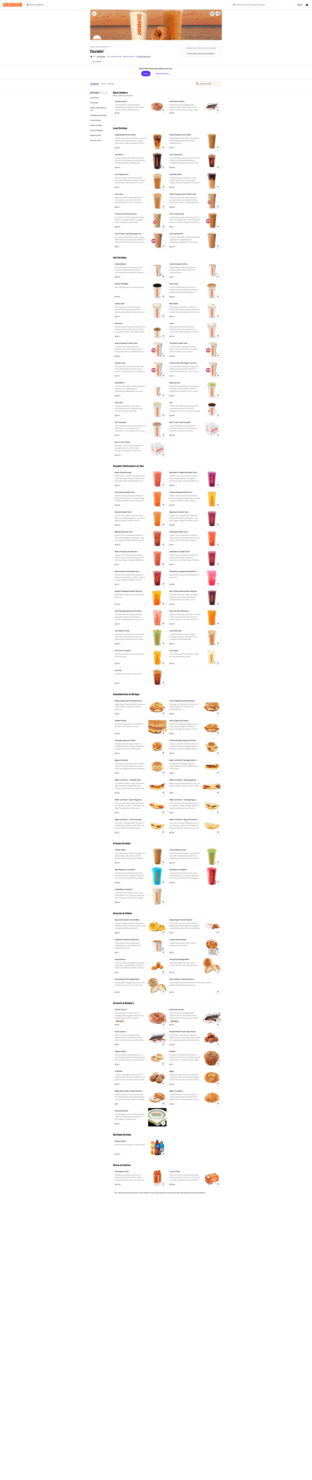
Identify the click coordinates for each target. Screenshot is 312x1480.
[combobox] (252, 4)
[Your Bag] (306, 5)
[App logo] (12, 5)
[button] (35, 5)
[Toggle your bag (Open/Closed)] (306, 5)
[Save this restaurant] (212, 13)
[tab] (98, 93)
